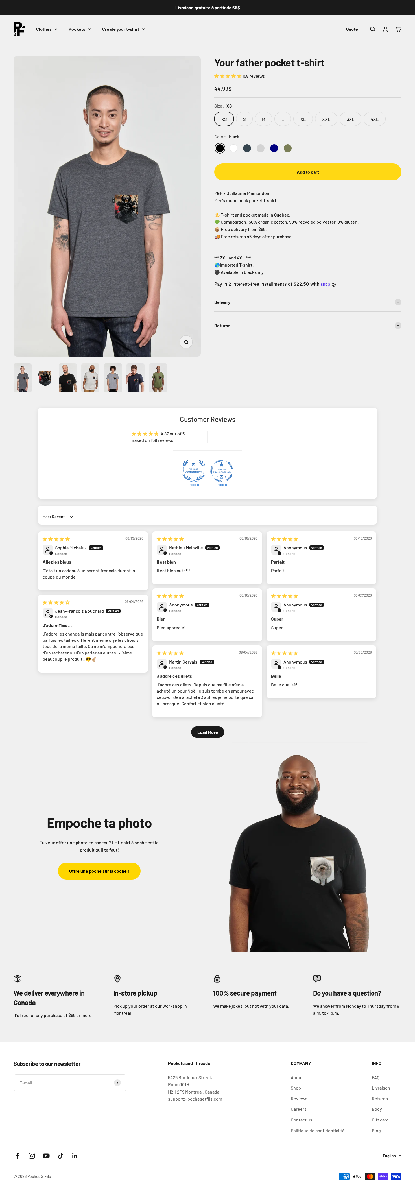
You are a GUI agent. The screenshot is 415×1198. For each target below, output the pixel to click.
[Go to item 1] (23, 378)
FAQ (375, 1077)
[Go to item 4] (90, 378)
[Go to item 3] (68, 378)
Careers (299, 1109)
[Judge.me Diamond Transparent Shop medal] (221, 471)
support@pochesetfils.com (195, 1098)
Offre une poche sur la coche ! (99, 871)
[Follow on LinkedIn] (75, 1156)
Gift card (380, 1119)
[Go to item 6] (135, 378)
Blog (376, 1130)
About (297, 1077)
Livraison (381, 1087)
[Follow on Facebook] (17, 1156)
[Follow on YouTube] (46, 1156)
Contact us (301, 1119)
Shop (296, 1087)
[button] (228, 75)
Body (377, 1109)
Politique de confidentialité (318, 1130)
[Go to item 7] (158, 378)
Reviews (299, 1098)
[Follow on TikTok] (60, 1156)
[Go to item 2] (45, 378)
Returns (380, 1098)
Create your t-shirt (120, 29)
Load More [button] (207, 732)
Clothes (44, 29)
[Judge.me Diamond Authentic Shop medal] (193, 471)
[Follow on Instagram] (32, 1156)
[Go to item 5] (113, 378)
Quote (352, 29)
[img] (56, 539)
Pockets (77, 29)
